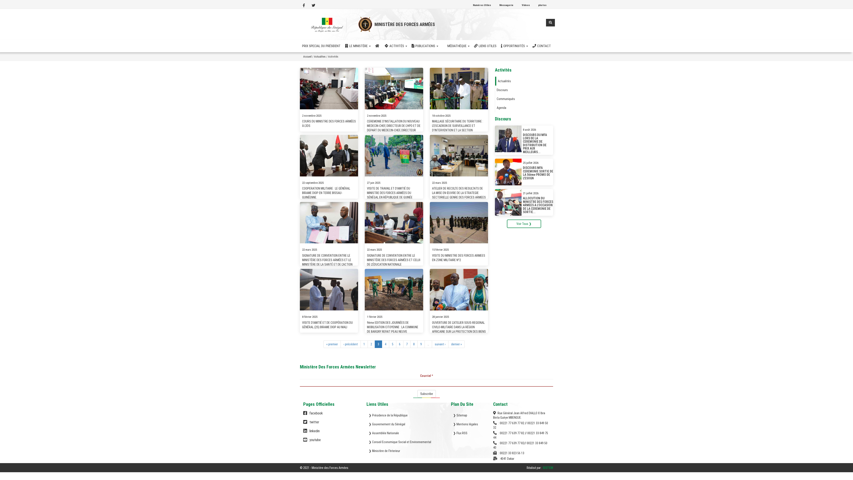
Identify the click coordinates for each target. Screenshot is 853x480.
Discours (502, 90)
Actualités (504, 81)
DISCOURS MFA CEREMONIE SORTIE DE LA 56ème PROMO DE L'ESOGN (538, 173)
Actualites (320, 56)
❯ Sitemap (460, 415)
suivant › (440, 344)
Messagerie (506, 5)
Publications (425, 46)
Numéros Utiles (482, 5)
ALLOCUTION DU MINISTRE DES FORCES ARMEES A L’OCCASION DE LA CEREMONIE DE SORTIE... (538, 205)
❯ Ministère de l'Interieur (384, 451)
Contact (544, 46)
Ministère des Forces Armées (405, 24)
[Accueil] (328, 25)
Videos (526, 5)
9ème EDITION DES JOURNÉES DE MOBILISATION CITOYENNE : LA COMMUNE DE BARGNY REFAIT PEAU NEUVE (392, 327)
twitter (314, 422)
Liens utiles (487, 46)
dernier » (456, 344)
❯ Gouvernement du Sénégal (387, 424)
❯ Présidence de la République (388, 415)
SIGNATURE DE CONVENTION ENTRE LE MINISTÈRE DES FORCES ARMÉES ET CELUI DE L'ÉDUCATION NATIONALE (393, 260)
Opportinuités (514, 46)
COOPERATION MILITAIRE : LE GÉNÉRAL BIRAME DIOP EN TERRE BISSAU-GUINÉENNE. (326, 193)
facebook (316, 413)
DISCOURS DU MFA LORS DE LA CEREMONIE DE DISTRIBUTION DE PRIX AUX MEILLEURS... (535, 143)
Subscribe (426, 394)
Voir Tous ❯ (524, 224)
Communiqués (506, 99)
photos (542, 5)
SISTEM (548, 468)
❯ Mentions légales (465, 424)
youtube (315, 440)
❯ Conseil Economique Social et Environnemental (400, 442)
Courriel (426, 376)
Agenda (501, 108)
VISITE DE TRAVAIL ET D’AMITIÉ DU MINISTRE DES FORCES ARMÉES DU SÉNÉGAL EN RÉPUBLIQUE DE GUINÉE (390, 193)
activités (397, 46)
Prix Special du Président (321, 46)
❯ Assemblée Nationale (384, 433)
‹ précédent (350, 344)
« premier (332, 344)
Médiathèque (457, 46)
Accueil (307, 56)
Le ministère (359, 46)
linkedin (314, 431)
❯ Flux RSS (460, 433)
